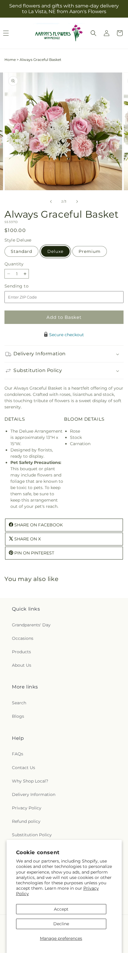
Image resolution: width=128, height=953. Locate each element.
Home (10, 59)
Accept (61, 909)
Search (19, 702)
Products (21, 651)
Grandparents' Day (31, 625)
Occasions (22, 638)
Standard (21, 251)
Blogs (18, 716)
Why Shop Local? (30, 781)
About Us (21, 665)
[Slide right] (77, 201)
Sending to (25, 286)
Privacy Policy (26, 808)
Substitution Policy (32, 834)
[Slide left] (50, 201)
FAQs (17, 754)
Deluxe (55, 251)
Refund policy (26, 821)
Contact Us (23, 767)
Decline (61, 923)
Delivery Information (33, 794)
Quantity (14, 264)
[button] (93, 33)
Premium (90, 251)
